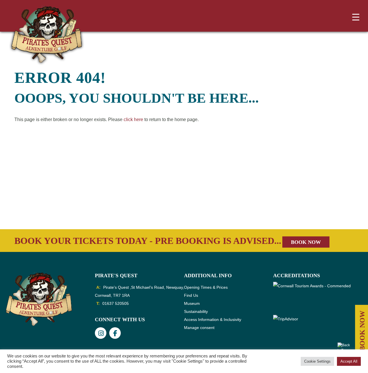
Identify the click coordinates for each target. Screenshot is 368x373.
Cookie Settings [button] (317, 361)
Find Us (191, 295)
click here (133, 119)
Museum (192, 303)
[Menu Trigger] (355, 17)
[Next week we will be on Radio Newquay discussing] (257, 208)
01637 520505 (115, 303)
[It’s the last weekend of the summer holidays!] (110, 208)
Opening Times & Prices (206, 287)
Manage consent (199, 327)
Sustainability (196, 311)
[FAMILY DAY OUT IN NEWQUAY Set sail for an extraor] (37, 208)
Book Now (306, 242)
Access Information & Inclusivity (212, 319)
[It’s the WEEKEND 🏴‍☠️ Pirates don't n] (331, 208)
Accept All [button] (348, 361)
